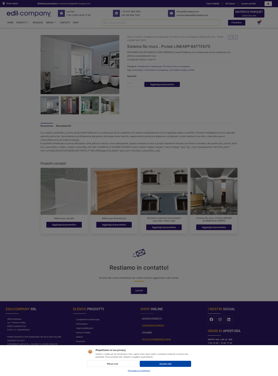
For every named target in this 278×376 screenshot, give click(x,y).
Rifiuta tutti (112, 364)
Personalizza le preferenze (139, 371)
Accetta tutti (165, 364)
